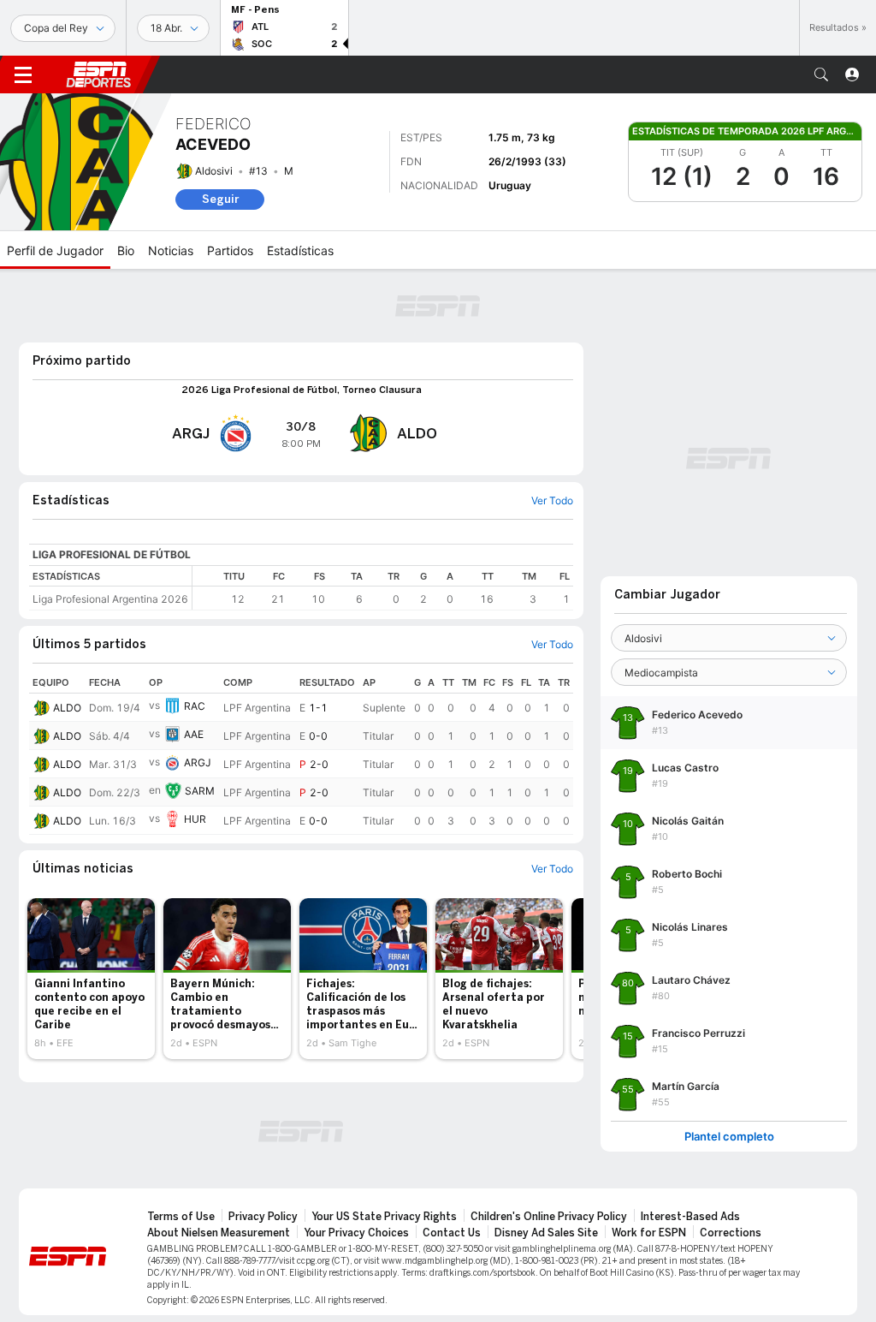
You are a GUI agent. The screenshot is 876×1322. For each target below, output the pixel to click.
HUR (195, 819)
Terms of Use (181, 1217)
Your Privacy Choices (356, 1233)
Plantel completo (729, 1136)
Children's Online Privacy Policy (549, 1217)
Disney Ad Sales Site (546, 1233)
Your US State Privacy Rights (384, 1217)
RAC (194, 706)
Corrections (730, 1233)
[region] (382, 587)
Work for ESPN (649, 1233)
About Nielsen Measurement (218, 1233)
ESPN (98, 74)
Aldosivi (214, 170)
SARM (200, 790)
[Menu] (23, 74)
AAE (194, 734)
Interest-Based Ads (690, 1217)
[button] (821, 74)
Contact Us (452, 1233)
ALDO (67, 707)
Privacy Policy (263, 1217)
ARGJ (197, 762)
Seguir (220, 199)
